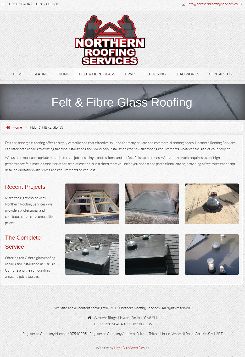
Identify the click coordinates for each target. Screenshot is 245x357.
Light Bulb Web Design (131, 348)
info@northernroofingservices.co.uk (215, 4)
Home (17, 127)
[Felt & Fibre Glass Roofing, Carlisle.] (92, 204)
